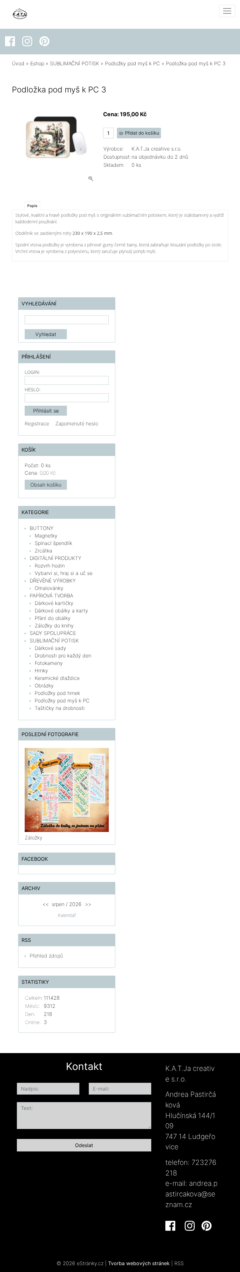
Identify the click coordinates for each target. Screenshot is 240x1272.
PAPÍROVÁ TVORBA (51, 595)
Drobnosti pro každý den (63, 655)
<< (45, 904)
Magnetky (46, 535)
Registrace (37, 423)
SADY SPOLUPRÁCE (53, 633)
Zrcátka (43, 550)
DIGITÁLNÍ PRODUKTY (55, 558)
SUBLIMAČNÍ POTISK (74, 63)
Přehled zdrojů (46, 956)
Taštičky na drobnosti (60, 708)
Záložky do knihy (54, 625)
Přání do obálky (53, 618)
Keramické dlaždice (57, 678)
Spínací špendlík (53, 543)
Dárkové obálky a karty (61, 610)
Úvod (18, 63)
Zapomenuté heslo (76, 423)
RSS (179, 1263)
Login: (32, 372)
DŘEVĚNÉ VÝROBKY (53, 580)
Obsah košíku (45, 485)
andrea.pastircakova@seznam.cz (191, 1193)
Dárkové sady (50, 648)
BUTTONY (41, 528)
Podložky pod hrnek (57, 693)
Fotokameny (49, 663)
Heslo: (33, 389)
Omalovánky (49, 588)
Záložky (33, 837)
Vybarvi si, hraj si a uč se (63, 573)
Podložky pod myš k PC (132, 63)
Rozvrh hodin (50, 565)
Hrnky (41, 670)
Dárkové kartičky (54, 603)
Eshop (37, 63)
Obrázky (44, 685)
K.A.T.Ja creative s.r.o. (157, 149)
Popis (32, 205)
